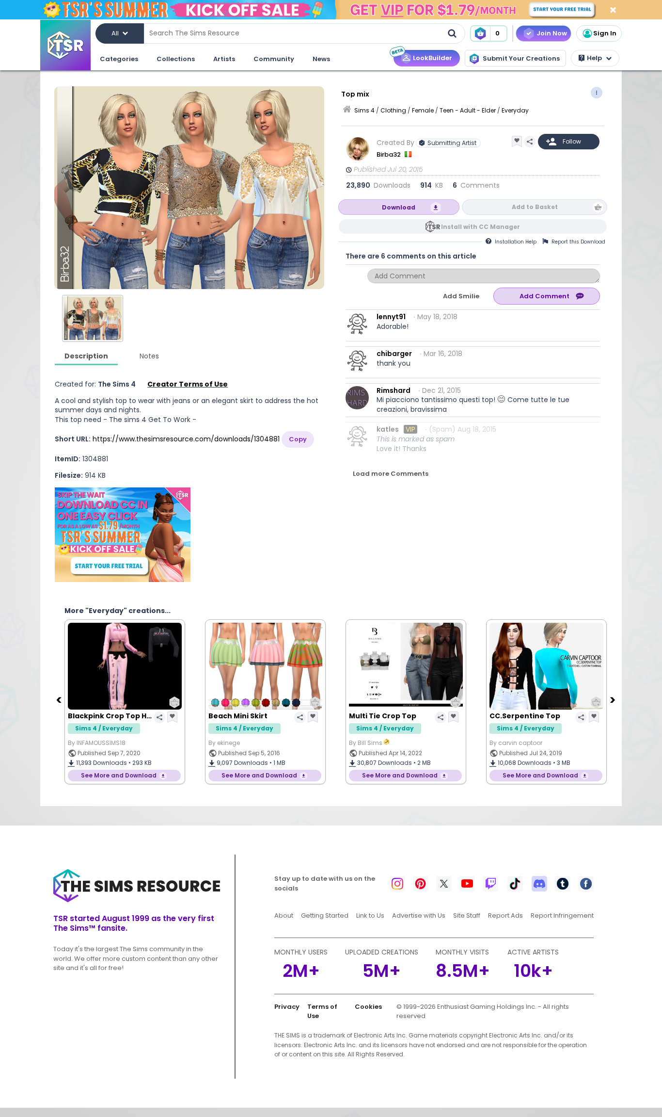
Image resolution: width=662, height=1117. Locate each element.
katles (388, 429)
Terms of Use (322, 1011)
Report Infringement (562, 915)
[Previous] (59, 699)
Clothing (393, 110)
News (321, 59)
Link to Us (370, 915)
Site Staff (466, 915)
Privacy (286, 1006)
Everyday (515, 110)
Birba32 (389, 154)
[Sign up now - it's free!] (122, 534)
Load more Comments (390, 473)
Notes (149, 356)
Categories (119, 59)
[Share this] (530, 141)
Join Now (551, 33)
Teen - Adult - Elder (468, 110)
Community (273, 59)
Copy (298, 439)
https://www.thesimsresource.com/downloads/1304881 (186, 439)
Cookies (368, 1006)
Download (398, 207)
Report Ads (505, 915)
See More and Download (119, 775)
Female (423, 110)
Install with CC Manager (480, 227)
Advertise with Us (418, 915)
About (283, 915)
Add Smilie (461, 296)
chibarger (394, 353)
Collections (176, 59)
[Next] (613, 699)
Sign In (604, 33)
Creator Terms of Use (187, 384)
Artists (224, 59)
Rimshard (393, 390)
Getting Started (324, 915)
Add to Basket (535, 207)
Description (86, 356)
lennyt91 (391, 317)
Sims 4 (364, 110)
